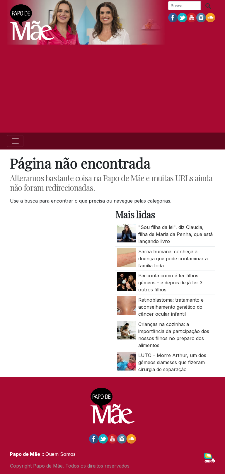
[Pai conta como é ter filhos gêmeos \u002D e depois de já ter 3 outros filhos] (126, 281)
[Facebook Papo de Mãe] (173, 17)
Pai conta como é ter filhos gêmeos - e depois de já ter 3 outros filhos (170, 283)
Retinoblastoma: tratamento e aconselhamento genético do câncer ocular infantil (171, 307)
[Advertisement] (112, 88)
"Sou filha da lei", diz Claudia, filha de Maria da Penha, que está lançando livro (175, 234)
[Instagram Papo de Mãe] (201, 17)
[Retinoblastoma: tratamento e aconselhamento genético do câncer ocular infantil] (126, 305)
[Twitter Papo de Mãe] (182, 17)
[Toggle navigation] (15, 141)
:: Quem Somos (58, 454)
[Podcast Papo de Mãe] (210, 17)
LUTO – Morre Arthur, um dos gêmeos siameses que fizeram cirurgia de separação (172, 362)
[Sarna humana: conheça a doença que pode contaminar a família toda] (126, 257)
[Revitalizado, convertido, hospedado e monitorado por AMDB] (209, 457)
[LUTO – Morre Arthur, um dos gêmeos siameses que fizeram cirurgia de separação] (126, 361)
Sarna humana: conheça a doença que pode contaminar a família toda (173, 259)
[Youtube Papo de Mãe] (191, 17)
